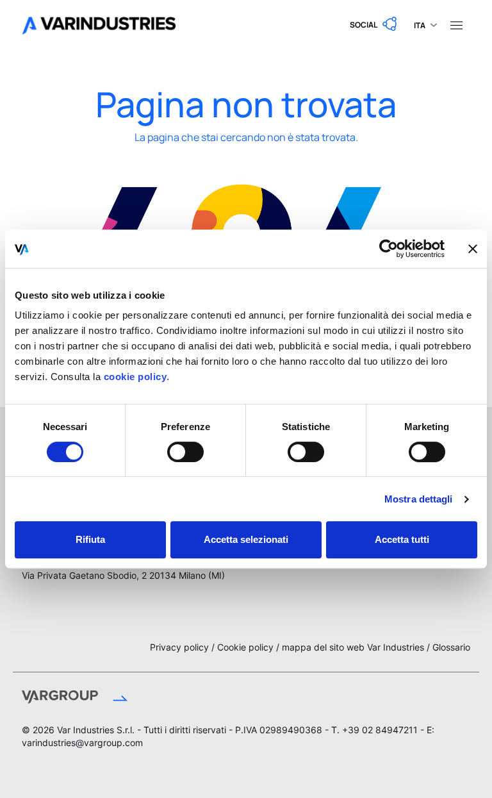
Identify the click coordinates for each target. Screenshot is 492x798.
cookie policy (134, 376)
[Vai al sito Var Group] (118, 699)
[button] (374, 24)
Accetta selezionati (246, 539)
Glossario (451, 647)
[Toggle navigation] (456, 24)
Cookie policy (245, 647)
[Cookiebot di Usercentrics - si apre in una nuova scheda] (388, 248)
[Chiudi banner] (472, 248)
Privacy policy (179, 647)
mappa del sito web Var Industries (353, 647)
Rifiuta (90, 539)
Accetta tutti (402, 539)
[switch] (185, 452)
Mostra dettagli (418, 499)
